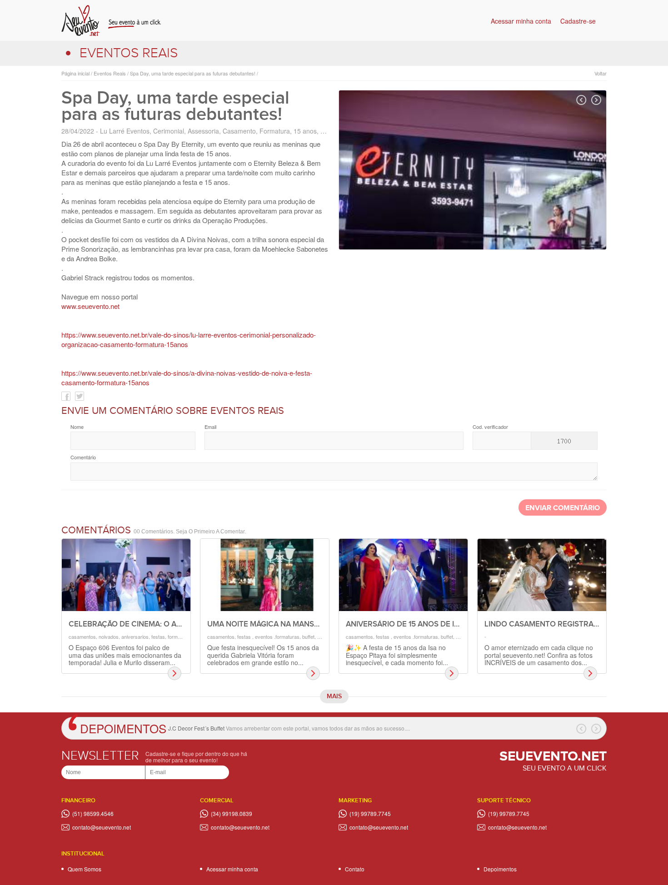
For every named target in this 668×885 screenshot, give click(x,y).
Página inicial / (76, 73)
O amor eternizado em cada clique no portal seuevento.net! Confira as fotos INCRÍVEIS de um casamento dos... (538, 655)
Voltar (600, 73)
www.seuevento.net (90, 306)
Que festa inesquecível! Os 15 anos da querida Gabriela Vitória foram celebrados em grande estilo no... (263, 655)
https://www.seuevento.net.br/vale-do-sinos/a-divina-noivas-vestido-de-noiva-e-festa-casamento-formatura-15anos (186, 377)
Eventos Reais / (110, 73)
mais (334, 696)
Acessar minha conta (521, 20)
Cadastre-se (578, 20)
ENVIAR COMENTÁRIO (562, 508)
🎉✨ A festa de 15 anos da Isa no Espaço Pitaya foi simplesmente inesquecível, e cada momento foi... (397, 655)
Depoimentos (123, 728)
